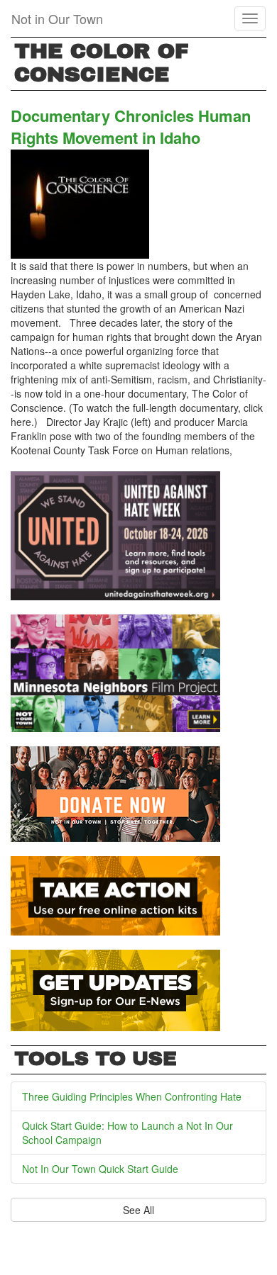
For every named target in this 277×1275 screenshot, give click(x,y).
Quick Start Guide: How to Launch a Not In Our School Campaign (127, 1132)
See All (138, 1210)
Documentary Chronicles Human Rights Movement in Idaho (131, 126)
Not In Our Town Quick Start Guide (100, 1169)
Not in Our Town (57, 18)
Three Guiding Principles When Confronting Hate (131, 1096)
